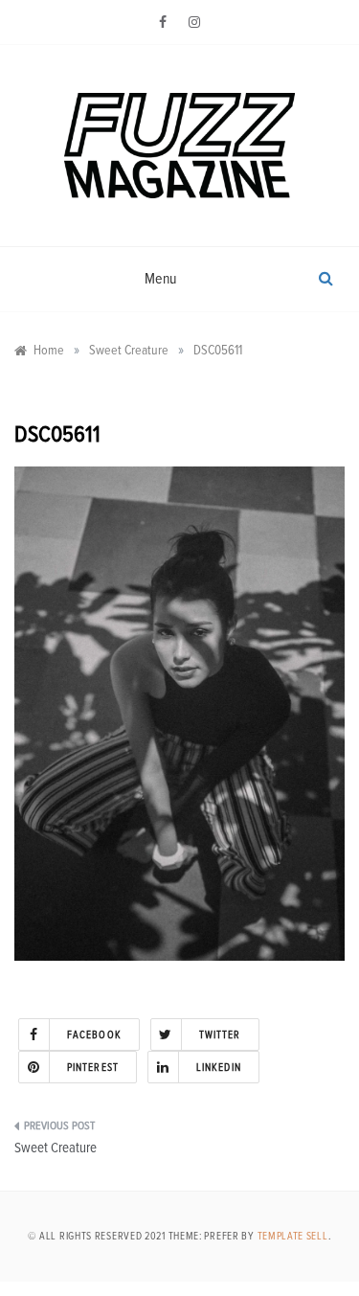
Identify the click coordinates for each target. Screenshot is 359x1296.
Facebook (94, 1035)
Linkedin (218, 1067)
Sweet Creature (55, 1148)
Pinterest (93, 1067)
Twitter (220, 1035)
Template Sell (293, 1236)
